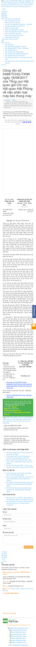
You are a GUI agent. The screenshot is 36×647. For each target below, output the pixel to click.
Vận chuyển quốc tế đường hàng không (16, 54)
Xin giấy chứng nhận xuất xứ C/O (14, 26)
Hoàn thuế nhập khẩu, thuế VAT (14, 30)
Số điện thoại (7, 519)
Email (4, 525)
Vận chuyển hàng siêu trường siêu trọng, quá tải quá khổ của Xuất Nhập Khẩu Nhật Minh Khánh (19, 484)
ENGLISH (4, 15)
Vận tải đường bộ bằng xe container (15, 46)
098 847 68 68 (27, 122)
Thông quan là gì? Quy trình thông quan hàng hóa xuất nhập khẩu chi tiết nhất (18, 457)
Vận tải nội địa (9, 44)
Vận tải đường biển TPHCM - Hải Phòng (16, 48)
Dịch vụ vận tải (5, 43)
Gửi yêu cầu (28, 547)
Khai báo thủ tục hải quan (12, 22)
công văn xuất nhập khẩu (14, 419)
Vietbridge (4, 17)
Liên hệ (3, 65)
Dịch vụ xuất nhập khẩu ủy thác (14, 35)
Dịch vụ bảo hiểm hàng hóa (13, 33)
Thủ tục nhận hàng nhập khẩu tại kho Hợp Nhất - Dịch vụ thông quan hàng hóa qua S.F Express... (19, 461)
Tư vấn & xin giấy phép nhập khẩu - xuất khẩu (18, 24)
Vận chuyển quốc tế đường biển (14, 52)
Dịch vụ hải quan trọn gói (12, 21)
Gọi (34, 328)
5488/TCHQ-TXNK (11, 417)
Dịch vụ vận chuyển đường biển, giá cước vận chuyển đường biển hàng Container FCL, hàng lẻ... (19, 478)
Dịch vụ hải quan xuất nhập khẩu (11, 19)
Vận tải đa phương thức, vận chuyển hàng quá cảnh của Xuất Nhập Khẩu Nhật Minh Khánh (18, 489)
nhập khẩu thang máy (12, 421)
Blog (2, 41)
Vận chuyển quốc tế (11, 50)
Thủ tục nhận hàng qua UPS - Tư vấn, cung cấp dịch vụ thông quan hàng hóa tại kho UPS (19, 466)
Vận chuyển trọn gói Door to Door (15, 55)
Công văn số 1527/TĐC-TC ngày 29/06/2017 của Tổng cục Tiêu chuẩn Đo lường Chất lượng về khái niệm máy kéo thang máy (19, 385)
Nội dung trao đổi (8, 532)
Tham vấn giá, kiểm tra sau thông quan (16, 32)
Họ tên (5, 512)
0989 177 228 (25, 589)
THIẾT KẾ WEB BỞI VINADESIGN (18, 645)
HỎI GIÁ (3, 13)
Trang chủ (4, 11)
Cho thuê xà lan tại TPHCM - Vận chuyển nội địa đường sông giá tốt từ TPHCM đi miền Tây (19, 498)
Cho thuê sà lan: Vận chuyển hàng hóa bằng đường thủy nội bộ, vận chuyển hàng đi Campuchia (19, 503)
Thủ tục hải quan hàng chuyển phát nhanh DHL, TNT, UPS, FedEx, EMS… (18, 474)
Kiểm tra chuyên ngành (12, 28)
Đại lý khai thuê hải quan (12, 37)
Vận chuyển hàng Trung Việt (9, 39)
